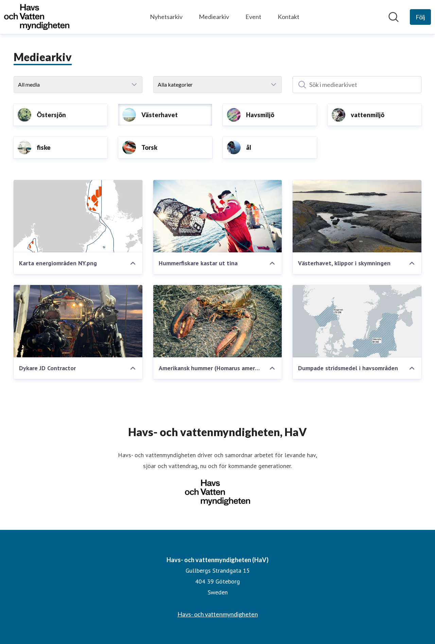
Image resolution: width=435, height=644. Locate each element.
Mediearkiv (214, 16)
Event (253, 16)
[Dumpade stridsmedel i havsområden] (357, 321)
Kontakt (288, 16)
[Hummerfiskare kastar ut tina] (217, 216)
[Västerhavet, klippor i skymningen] (357, 216)
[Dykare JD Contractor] (78, 321)
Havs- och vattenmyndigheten (217, 614)
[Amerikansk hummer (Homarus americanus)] (217, 321)
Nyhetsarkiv (166, 16)
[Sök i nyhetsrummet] (393, 17)
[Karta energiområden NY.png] (78, 216)
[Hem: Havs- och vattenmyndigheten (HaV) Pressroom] (36, 17)
